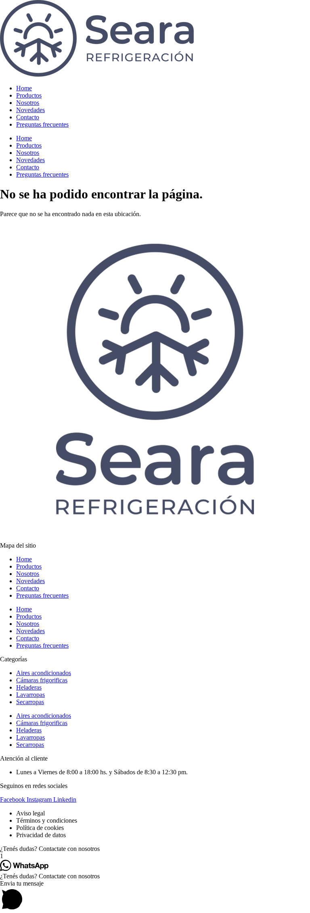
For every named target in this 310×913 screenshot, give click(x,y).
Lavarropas (30, 694)
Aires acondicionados (43, 672)
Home (24, 88)
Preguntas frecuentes (42, 124)
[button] (155, 849)
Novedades (30, 109)
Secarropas (30, 701)
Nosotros (27, 102)
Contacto (27, 117)
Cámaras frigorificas (41, 680)
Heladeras (29, 687)
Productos (29, 95)
